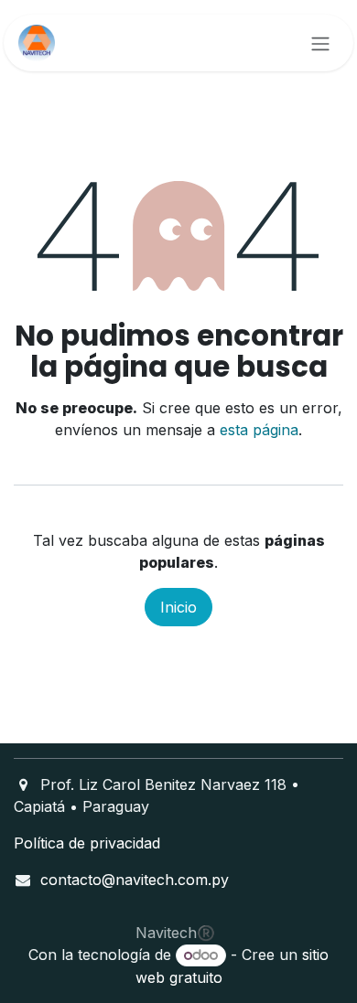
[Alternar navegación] (320, 43)
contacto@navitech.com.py (134, 879)
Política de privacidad (87, 843)
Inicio (178, 607)
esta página (259, 430)
